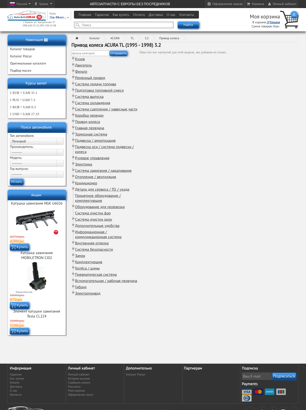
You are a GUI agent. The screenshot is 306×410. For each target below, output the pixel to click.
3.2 (147, 38)
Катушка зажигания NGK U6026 (36, 203)
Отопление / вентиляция (95, 177)
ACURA (115, 38)
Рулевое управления (92, 158)
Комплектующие (88, 262)
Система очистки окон (93, 219)
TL (132, 38)
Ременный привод (90, 78)
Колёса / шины (87, 268)
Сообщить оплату (79, 382)
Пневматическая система (96, 274)
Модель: (16, 158)
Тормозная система (91, 134)
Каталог (94, 38)
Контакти (16, 395)
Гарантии (16, 374)
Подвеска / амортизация (95, 140)
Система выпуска (89, 97)
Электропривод (87, 293)
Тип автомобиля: (22, 136)
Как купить (17, 378)
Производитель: (21, 147)
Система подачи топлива (95, 84)
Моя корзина (265, 17)
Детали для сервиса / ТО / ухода (102, 189)
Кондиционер (86, 183)
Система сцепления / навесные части (106, 109)
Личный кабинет (78, 374)
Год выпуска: (19, 169)
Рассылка (74, 386)
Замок (80, 256)
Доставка (16, 386)
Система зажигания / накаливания (103, 170)
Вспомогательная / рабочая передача (106, 281)
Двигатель (83, 65)
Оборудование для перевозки (100, 207)
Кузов (80, 59)
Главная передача (89, 128)
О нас (13, 391)
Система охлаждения (92, 103)
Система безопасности (94, 249)
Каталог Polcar (135, 374)
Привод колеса (169, 38)
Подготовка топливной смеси (99, 90)
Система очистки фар (93, 213)
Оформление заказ (80, 395)
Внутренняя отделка (92, 243)
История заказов (79, 378)
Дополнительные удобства (97, 226)
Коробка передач (89, 115)
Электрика (83, 164)
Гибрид (80, 287)
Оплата (14, 382)
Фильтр (81, 71)
